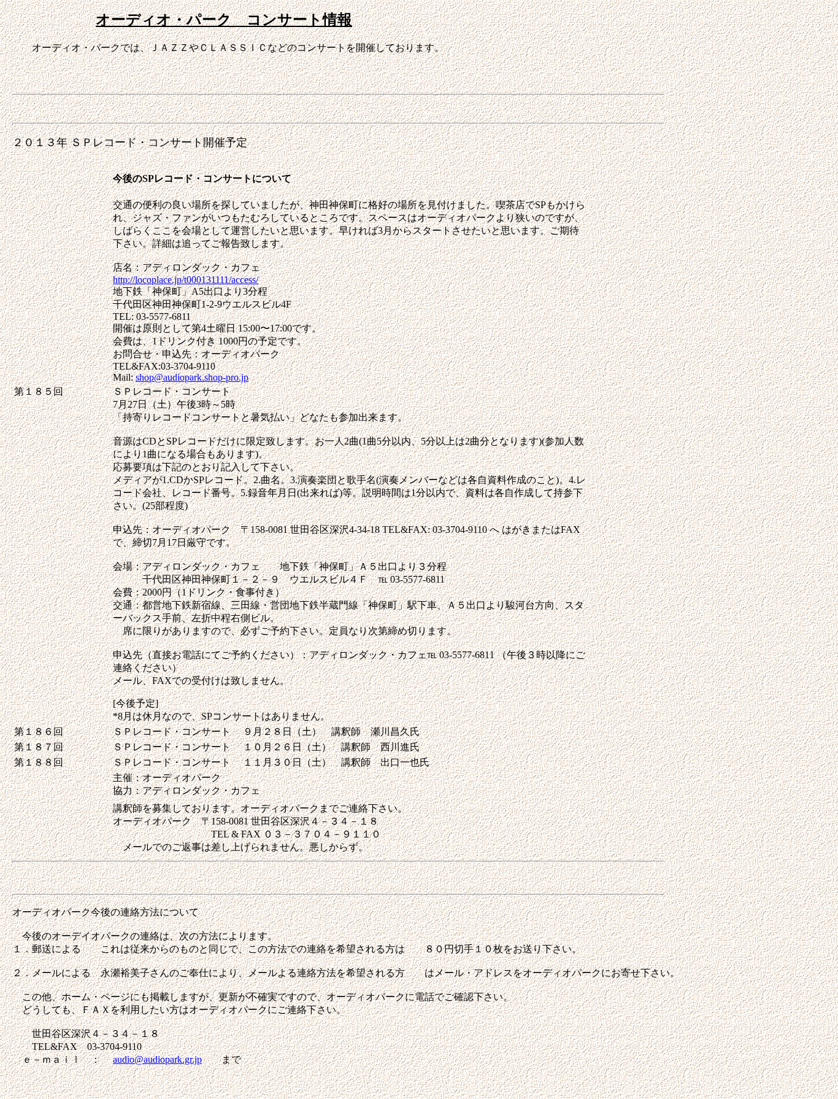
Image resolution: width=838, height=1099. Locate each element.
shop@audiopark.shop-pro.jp (192, 377)
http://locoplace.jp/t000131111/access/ (185, 279)
